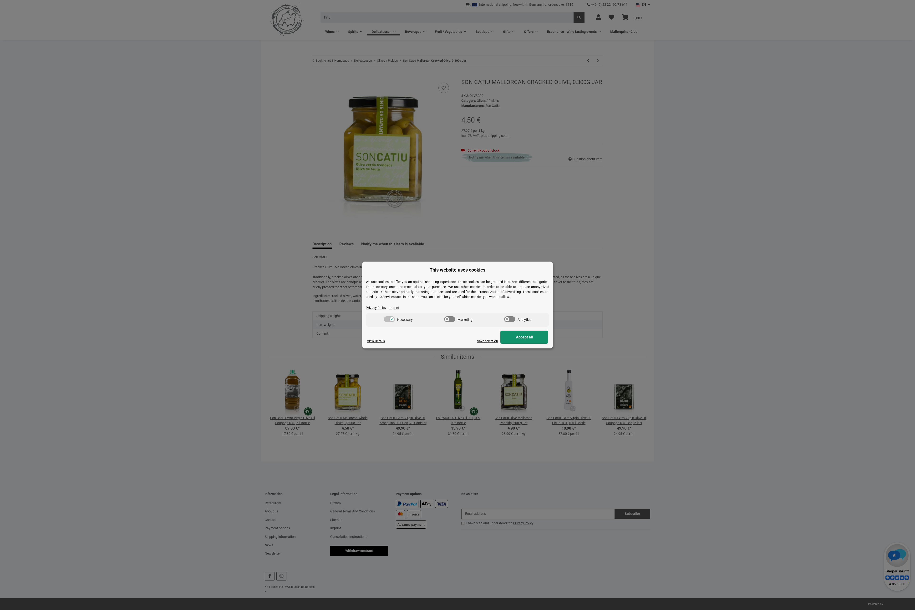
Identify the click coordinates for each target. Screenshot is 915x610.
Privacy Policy (376, 308)
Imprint (394, 308)
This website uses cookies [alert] (457, 270)
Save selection (487, 341)
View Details (376, 341)
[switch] (389, 319)
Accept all (524, 337)
